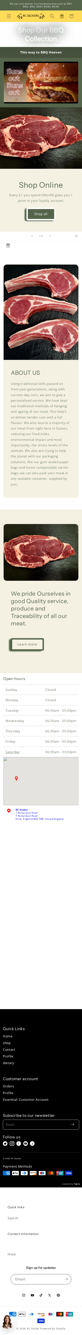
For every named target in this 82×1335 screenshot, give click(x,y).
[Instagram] (12, 1143)
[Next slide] (50, 236)
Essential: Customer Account (26, 1099)
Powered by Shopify (53, 1328)
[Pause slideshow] (78, 236)
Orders (8, 1086)
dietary (8, 1063)
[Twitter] (5, 1143)
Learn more (27, 644)
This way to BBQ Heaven (41, 52)
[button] (9, 16)
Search (13, 1218)
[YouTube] (25, 1143)
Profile (8, 1056)
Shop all (40, 214)
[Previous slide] (32, 236)
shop (7, 1043)
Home (8, 1036)
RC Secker (33, 1328)
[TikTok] (32, 1143)
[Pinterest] (18, 1143)
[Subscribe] (66, 1279)
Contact (9, 1049)
